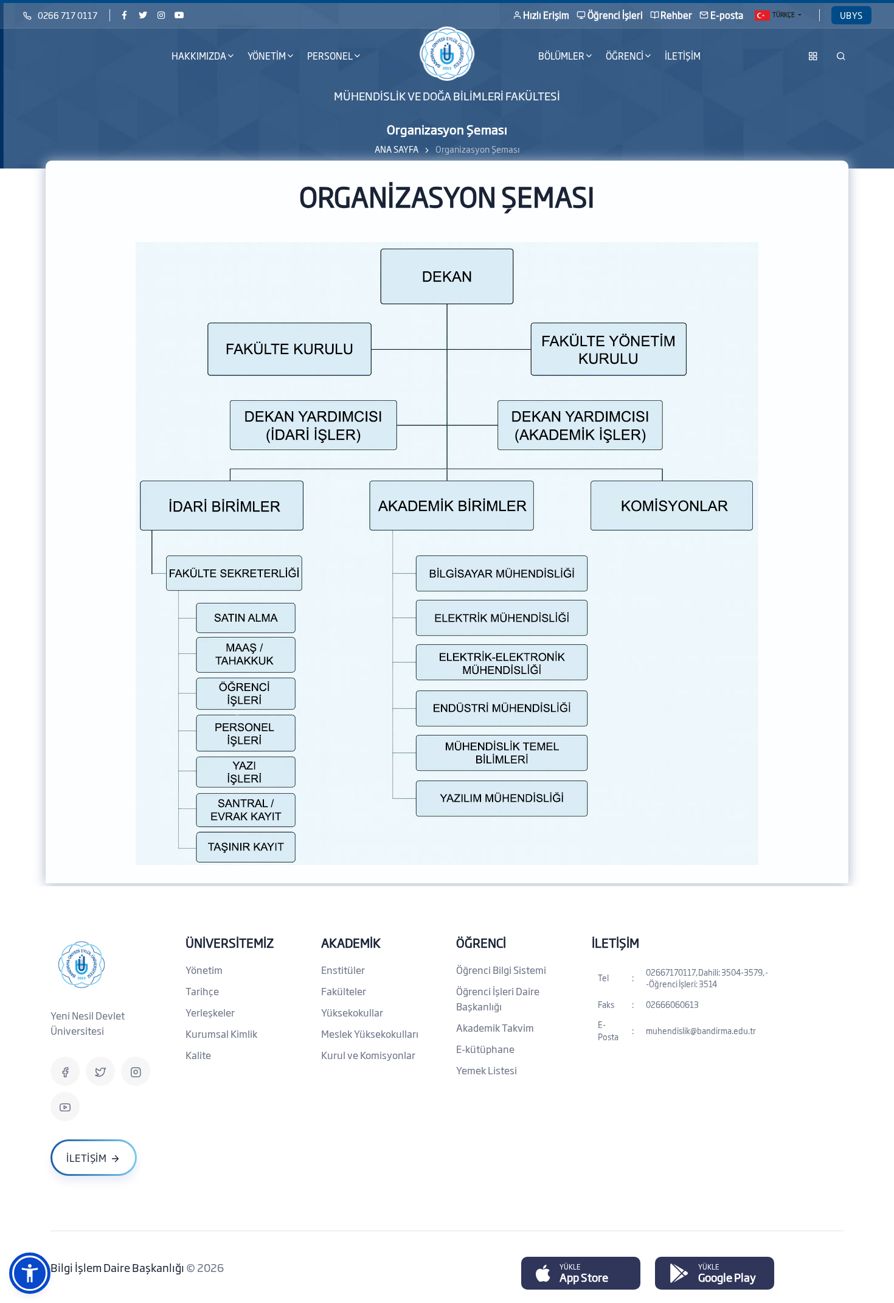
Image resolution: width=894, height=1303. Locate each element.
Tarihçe (202, 991)
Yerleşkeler (210, 1012)
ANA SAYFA (396, 148)
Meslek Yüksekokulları (369, 1033)
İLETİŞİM (683, 56)
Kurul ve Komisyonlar (368, 1055)
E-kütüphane (485, 1048)
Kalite (198, 1055)
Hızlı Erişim (546, 15)
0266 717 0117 (67, 15)
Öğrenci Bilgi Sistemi (501, 969)
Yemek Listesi (486, 1070)
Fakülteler (343, 991)
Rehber (676, 15)
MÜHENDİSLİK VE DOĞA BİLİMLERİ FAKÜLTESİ (447, 95)
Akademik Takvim (495, 1027)
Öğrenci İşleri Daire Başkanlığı (497, 998)
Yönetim (204, 969)
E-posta (726, 15)
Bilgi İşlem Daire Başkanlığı (118, 1267)
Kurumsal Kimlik (221, 1033)
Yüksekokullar (352, 1012)
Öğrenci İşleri (615, 15)
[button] (29, 1273)
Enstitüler (343, 969)
